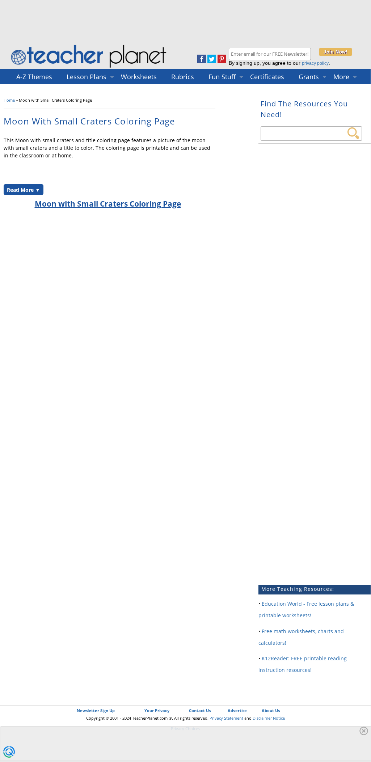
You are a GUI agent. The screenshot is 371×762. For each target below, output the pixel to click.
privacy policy (315, 63)
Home (9, 100)
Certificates (267, 76)
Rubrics (182, 76)
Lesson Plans (86, 76)
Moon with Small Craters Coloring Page (108, 204)
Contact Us (200, 710)
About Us (271, 710)
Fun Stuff (222, 76)
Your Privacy (156, 710)
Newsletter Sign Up (96, 710)
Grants (309, 76)
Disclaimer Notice (269, 718)
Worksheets (139, 76)
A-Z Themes (34, 76)
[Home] (89, 67)
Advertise (237, 710)
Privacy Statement (226, 718)
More (341, 76)
